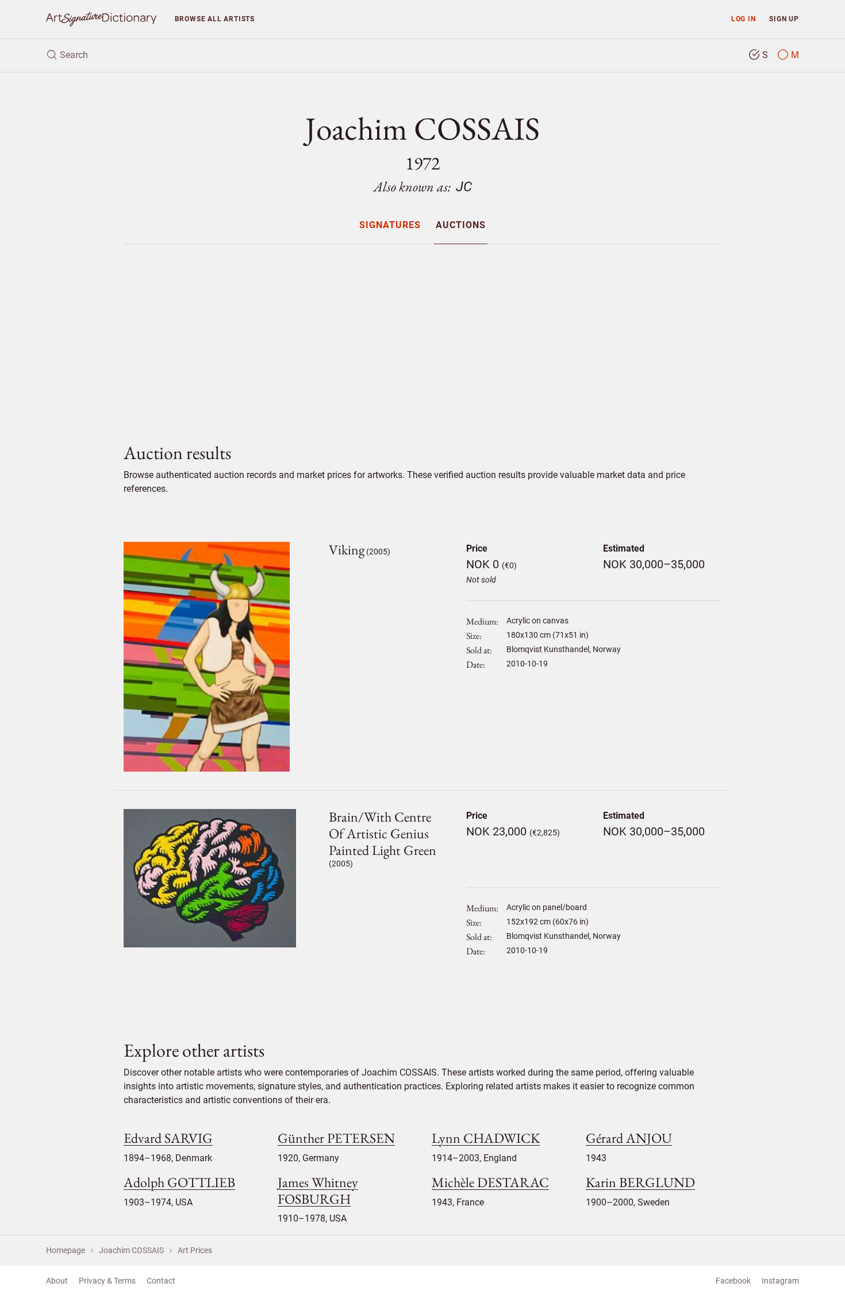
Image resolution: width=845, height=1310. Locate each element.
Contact (161, 1280)
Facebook (733, 1280)
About (57, 1280)
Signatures (390, 225)
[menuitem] (390, 224)
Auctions (461, 225)
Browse (215, 18)
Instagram (780, 1280)
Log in (743, 18)
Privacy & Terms (107, 1280)
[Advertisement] (422, 333)
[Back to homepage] (101, 19)
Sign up (784, 18)
